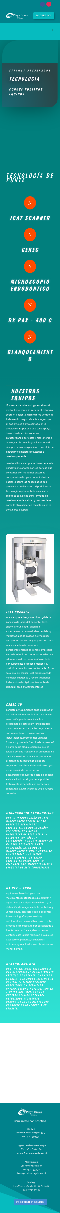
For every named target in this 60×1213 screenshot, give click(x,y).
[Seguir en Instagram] (48, 4)
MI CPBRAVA (43, 15)
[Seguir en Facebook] (42, 4)
